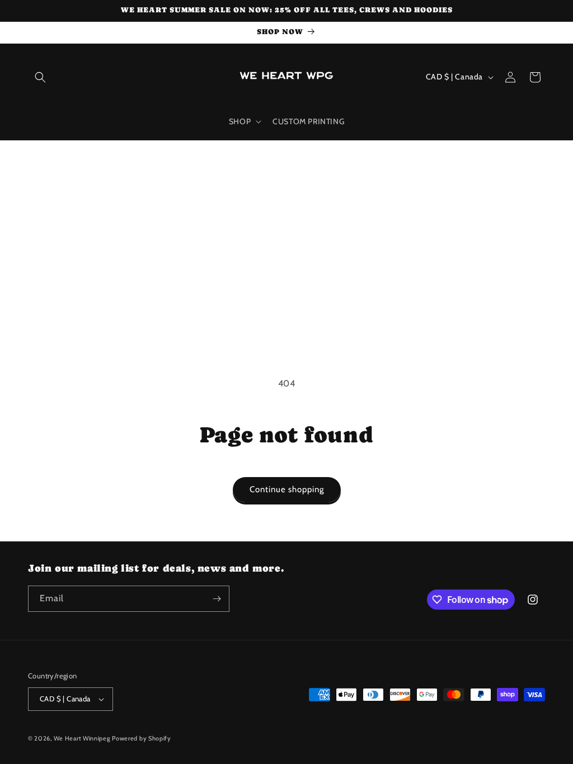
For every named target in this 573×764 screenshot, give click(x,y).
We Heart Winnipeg (82, 738)
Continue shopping (287, 489)
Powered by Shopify (141, 738)
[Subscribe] (216, 599)
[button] (40, 77)
